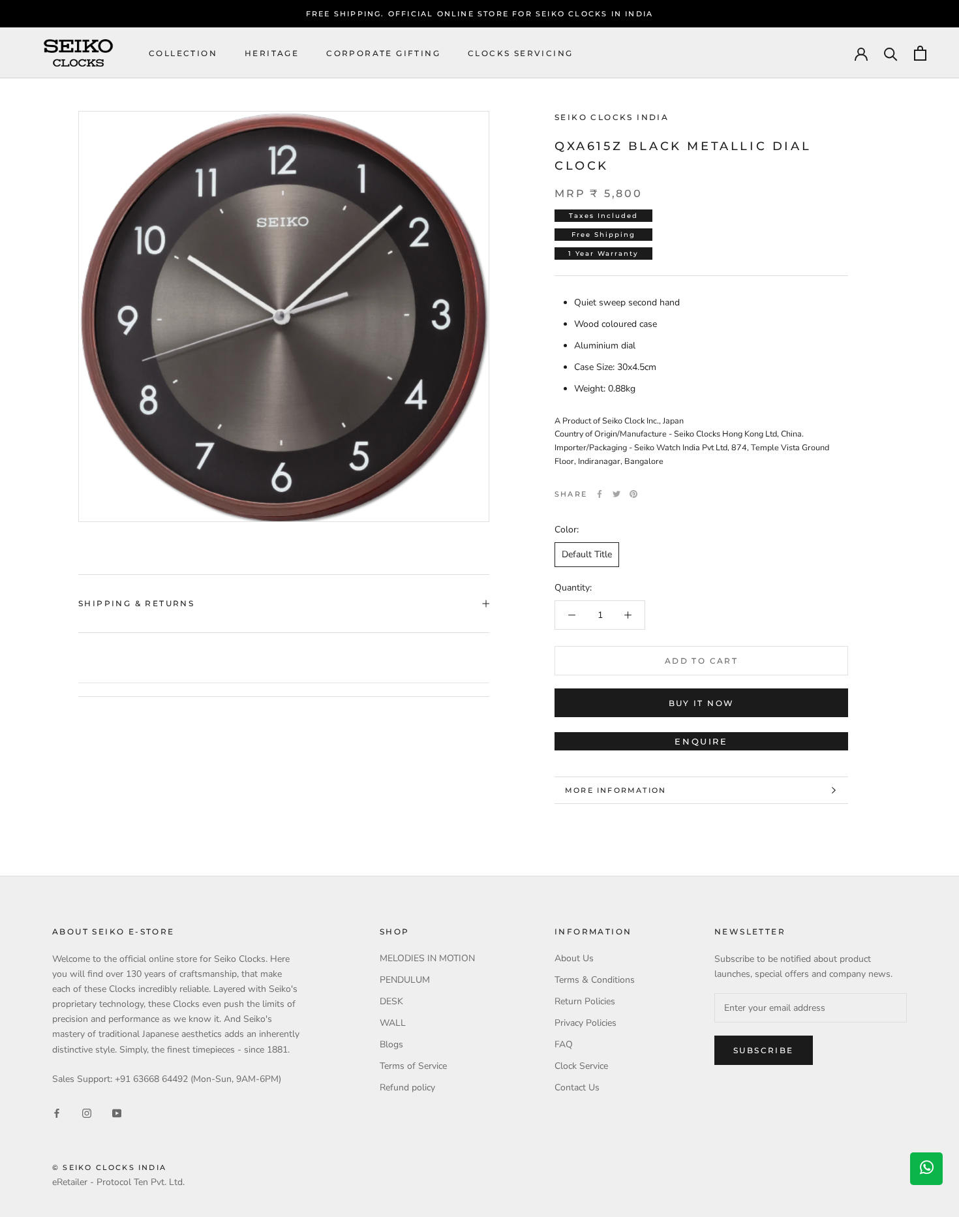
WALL (393, 1023)
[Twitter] (616, 494)
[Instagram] (86, 1112)
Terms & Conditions (595, 980)
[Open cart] (920, 53)
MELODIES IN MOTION (427, 958)
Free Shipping (603, 234)
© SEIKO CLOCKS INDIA (109, 1167)
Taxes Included (603, 215)
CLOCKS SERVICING (520, 53)
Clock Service (581, 1066)
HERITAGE (272, 53)
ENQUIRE (701, 741)
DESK (391, 1001)
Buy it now (702, 703)
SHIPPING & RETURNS (136, 603)
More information (615, 790)
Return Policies (585, 1001)
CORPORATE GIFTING (383, 53)
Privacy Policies (585, 1023)
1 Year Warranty (603, 253)
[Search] (891, 53)
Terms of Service (413, 1066)
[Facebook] (599, 494)
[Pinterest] (633, 494)
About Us (574, 958)
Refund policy (407, 1087)
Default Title (587, 554)
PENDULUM (405, 980)
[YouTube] (116, 1112)
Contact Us (577, 1087)
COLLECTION (183, 53)
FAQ (564, 1044)
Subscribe (763, 1050)
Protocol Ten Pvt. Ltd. (141, 1182)
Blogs (391, 1044)
